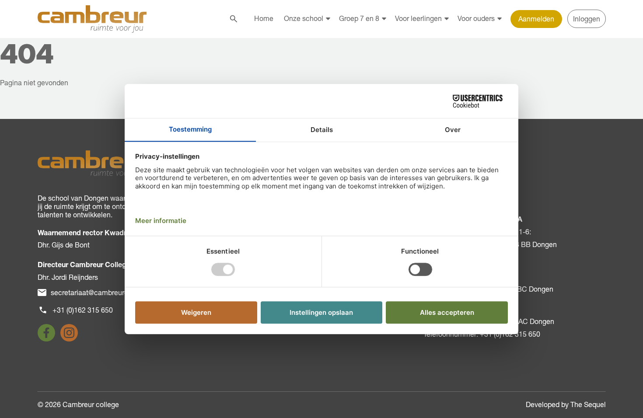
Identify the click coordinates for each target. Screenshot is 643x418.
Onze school (303, 18)
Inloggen (586, 18)
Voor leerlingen (418, 18)
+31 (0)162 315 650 (82, 310)
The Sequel (588, 404)
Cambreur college (91, 404)
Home (263, 18)
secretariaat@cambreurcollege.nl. (104, 292)
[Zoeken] (233, 19)
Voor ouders (476, 18)
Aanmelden (536, 18)
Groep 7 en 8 (359, 18)
